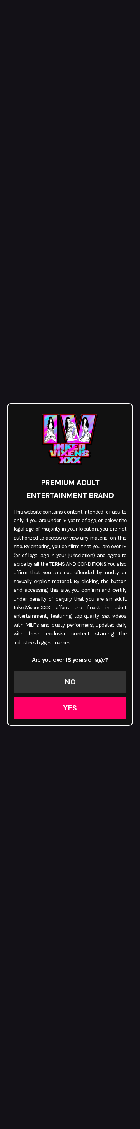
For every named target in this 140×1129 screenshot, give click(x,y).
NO (70, 681)
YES (70, 707)
